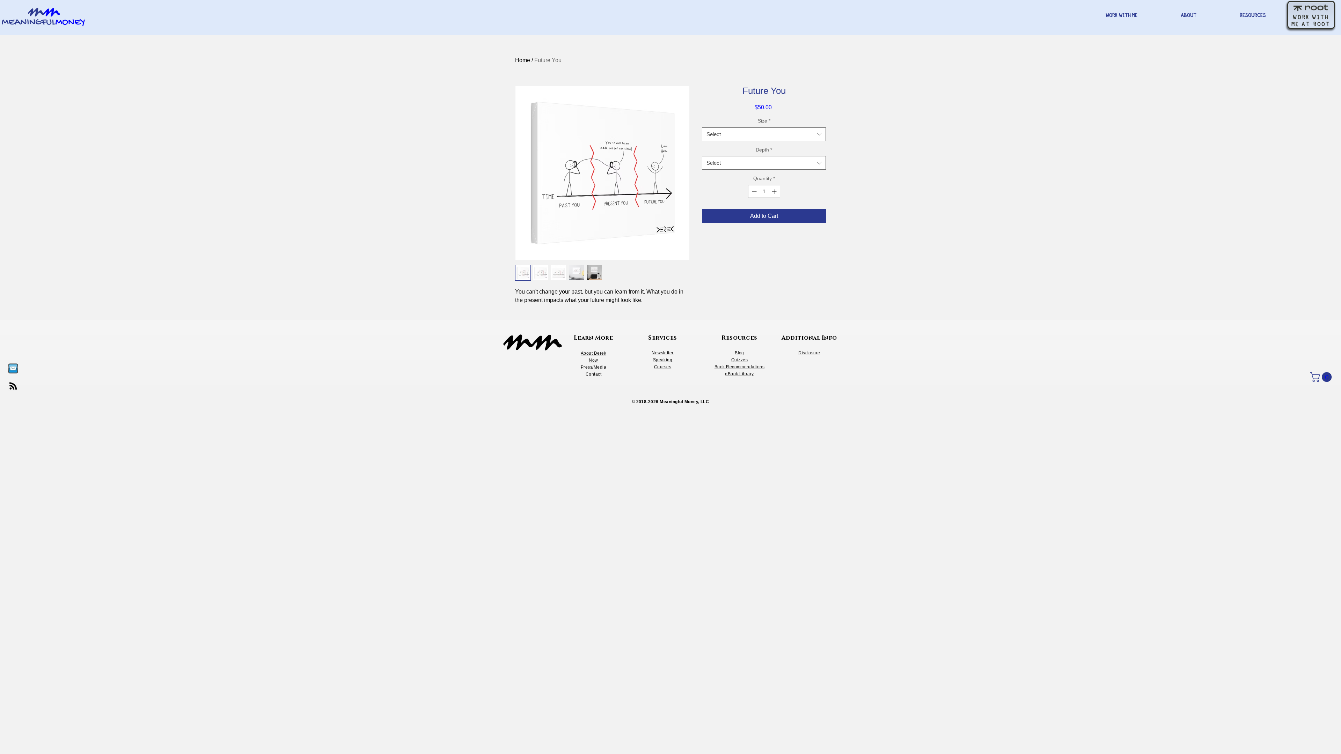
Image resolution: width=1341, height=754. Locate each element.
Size (764, 121)
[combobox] (764, 134)
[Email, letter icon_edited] (13, 368)
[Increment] (774, 191)
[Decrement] (753, 191)
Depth (764, 150)
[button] (1322, 377)
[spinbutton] (764, 191)
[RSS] (13, 386)
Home (522, 60)
